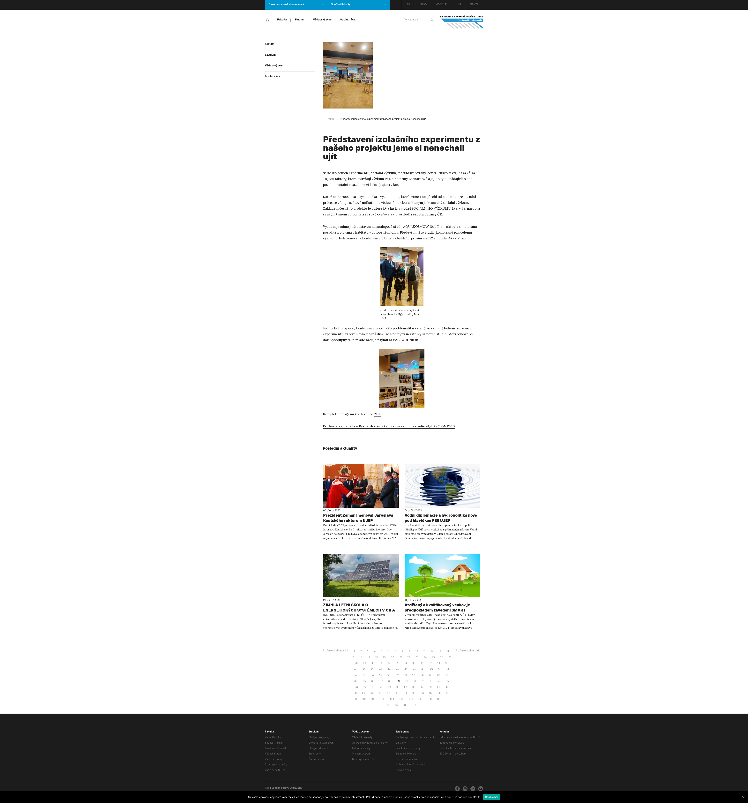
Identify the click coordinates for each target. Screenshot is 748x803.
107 (420, 699)
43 (380, 669)
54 (372, 675)
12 (432, 651)
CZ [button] (408, 4)
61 (430, 675)
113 (405, 705)
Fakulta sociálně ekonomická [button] (286, 4)
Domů (330, 119)
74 (439, 681)
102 (373, 699)
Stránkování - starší (468, 650)
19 (384, 657)
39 (446, 663)
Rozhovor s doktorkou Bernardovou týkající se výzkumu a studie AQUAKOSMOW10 (389, 426)
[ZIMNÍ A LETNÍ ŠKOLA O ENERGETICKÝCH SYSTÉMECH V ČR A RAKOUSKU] (361, 575)
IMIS (458, 4)
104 (392, 699)
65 (364, 681)
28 (356, 663)
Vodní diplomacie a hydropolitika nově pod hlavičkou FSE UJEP (441, 518)
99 (447, 693)
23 (416, 657)
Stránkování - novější (335, 650)
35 (413, 663)
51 (448, 669)
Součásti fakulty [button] (340, 4)
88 (355, 693)
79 (381, 687)
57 (397, 675)
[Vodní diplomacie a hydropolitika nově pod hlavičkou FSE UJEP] (442, 486)
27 (450, 657)
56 (388, 675)
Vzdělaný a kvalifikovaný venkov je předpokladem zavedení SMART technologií (437, 610)
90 (372, 693)
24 (425, 657)
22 (408, 657)
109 (439, 699)
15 (353, 657)
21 (401, 657)
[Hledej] (433, 20)
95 (413, 693)
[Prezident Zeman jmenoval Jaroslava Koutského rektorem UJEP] (361, 486)
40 (355, 669)
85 (430, 687)
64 (355, 681)
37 (430, 663)
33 (397, 663)
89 (363, 693)
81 (397, 687)
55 (380, 675)
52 (356, 675)
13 (440, 651)
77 (364, 687)
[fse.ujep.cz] (461, 22)
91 (380, 693)
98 (439, 693)
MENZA (474, 4)
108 (430, 699)
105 (401, 699)
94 (405, 693)
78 (372, 687)
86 (438, 687)
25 (433, 657)
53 (364, 675)
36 (422, 663)
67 (381, 681)
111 (388, 705)
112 (397, 705)
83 (413, 687)
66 (372, 681)
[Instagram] (465, 788)
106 (411, 699)
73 (431, 681)
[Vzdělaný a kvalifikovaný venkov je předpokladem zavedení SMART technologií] (442, 575)
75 (447, 681)
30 (372, 663)
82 (405, 687)
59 (413, 675)
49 (431, 669)
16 (361, 657)
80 (389, 687)
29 (364, 663)
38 (438, 663)
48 (422, 669)
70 (406, 681)
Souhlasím (491, 797)
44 (389, 669)
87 (446, 687)
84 (422, 687)
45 (397, 669)
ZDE (377, 414)
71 (415, 681)
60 (422, 675)
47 (414, 669)
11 (424, 651)
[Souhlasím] (743, 797)
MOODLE (441, 4)
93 (396, 693)
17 (369, 657)
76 (356, 687)
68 (389, 681)
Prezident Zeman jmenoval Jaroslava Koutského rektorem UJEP (358, 518)
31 (381, 663)
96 (422, 693)
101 (364, 699)
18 (376, 657)
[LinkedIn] (472, 788)
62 (438, 675)
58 (405, 675)
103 (383, 699)
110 (448, 699)
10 (416, 651)
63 (446, 675)
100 (355, 699)
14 (447, 651)
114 (414, 705)
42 (372, 669)
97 (430, 693)
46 (406, 669)
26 (441, 657)
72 (422, 681)
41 (364, 669)
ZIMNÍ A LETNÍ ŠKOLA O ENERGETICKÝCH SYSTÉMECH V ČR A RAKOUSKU (359, 610)
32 (389, 663)
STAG (423, 4)
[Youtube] (480, 788)
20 (392, 657)
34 (405, 663)
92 (388, 693)
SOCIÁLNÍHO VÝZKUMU (431, 208)
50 (439, 669)
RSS (267, 788)
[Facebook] (457, 788)
